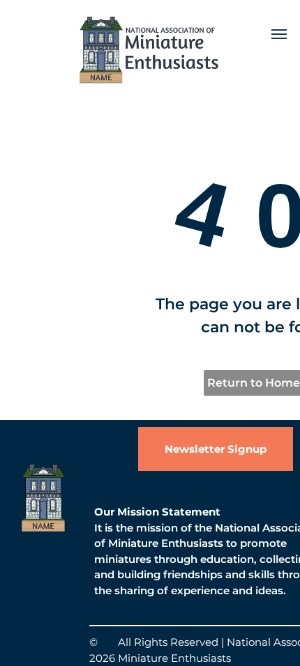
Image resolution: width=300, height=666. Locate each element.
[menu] (279, 34)
